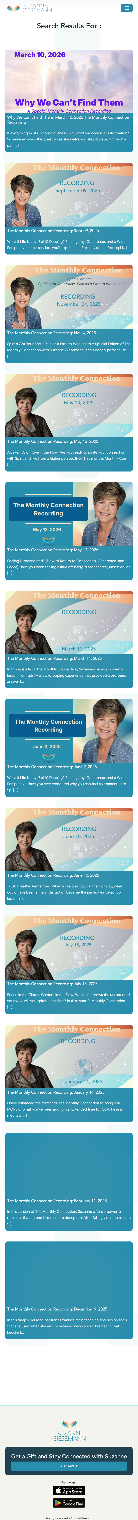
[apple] (69, 1487)
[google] (69, 1500)
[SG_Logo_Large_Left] (29, 4)
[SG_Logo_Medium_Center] (69, 1419)
